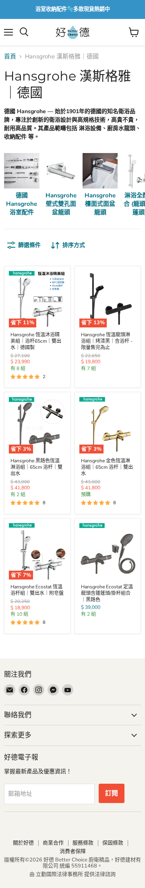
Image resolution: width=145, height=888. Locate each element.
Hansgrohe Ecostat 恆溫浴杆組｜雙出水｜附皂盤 (37, 590)
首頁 (10, 56)
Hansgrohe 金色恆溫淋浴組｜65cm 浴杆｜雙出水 (107, 467)
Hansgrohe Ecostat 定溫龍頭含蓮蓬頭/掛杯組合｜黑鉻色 (107, 593)
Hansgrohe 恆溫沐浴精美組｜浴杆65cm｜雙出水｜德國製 (35, 341)
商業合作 (53, 843)
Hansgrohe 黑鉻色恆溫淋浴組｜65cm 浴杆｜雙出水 (36, 467)
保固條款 (112, 843)
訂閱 (111, 793)
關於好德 (23, 843)
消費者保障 (73, 851)
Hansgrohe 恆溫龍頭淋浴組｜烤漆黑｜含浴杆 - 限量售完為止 (107, 341)
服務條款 (82, 843)
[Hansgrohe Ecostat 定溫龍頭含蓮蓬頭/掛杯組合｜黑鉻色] (107, 551)
